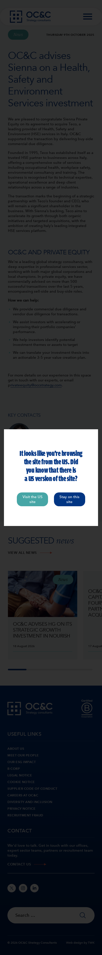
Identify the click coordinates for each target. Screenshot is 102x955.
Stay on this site (69, 499)
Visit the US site (33, 499)
